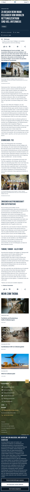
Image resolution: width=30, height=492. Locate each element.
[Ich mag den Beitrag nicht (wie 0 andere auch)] (10, 46)
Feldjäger (4, 26)
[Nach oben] (27, 381)
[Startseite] (2, 39)
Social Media (5, 383)
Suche (25, 2)
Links (2, 405)
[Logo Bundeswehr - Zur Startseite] (15, 2)
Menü (4, 2)
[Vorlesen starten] (17, 46)
